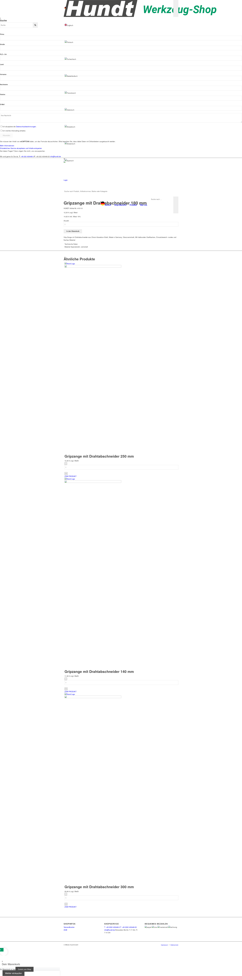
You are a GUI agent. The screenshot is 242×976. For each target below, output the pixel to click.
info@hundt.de (55, 156)
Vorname (3, 74)
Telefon (2, 94)
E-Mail (2, 104)
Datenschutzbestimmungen (26, 126)
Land (2, 64)
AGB (65, 930)
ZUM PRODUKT (71, 476)
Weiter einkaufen (13, 973)
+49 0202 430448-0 (112, 927)
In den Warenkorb (72, 231)
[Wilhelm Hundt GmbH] (140, 8)
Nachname (4, 84)
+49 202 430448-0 (27, 156)
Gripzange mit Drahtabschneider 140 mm (99, 671)
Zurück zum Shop (24, 969)
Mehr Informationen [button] (7, 145)
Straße (2, 44)
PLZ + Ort (3, 54)
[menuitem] (106, 204)
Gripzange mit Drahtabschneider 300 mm (99, 886)
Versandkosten (69, 927)
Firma (2, 34)
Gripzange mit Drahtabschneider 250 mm (99, 456)
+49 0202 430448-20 (128, 927)
